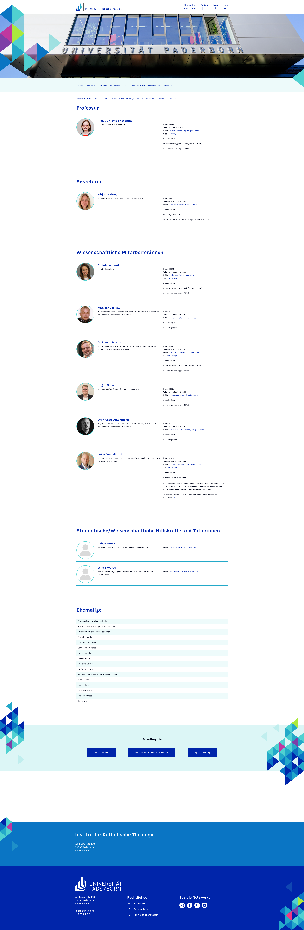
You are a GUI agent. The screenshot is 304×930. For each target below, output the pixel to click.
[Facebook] (189, 905)
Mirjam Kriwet (107, 194)
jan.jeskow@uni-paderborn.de (183, 318)
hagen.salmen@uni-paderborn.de (184, 395)
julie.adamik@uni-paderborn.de (183, 275)
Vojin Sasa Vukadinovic (113, 419)
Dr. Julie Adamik (109, 265)
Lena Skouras (107, 567)
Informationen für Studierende (154, 752)
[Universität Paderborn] (152, 883)
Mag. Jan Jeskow (109, 307)
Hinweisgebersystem (146, 914)
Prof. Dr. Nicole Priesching (115, 120)
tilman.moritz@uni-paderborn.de (184, 352)
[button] (190, 7)
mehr (176, 498)
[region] (150, 85)
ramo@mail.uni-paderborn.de (183, 547)
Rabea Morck (106, 543)
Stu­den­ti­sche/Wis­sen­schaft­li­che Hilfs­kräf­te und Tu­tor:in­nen (146, 85)
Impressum (140, 903)
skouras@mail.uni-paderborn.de (184, 571)
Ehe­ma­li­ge (168, 85)
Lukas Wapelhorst (110, 454)
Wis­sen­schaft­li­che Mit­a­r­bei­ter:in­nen (113, 85)
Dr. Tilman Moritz (109, 342)
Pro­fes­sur (80, 85)
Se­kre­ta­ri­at (91, 85)
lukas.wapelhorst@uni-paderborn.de (185, 464)
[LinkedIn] (197, 905)
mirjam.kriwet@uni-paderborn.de (184, 204)
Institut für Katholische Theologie (103, 8)
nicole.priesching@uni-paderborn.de (186, 131)
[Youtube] (204, 905)
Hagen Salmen (107, 385)
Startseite (104, 752)
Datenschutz (141, 909)
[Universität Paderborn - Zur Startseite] (79, 7)
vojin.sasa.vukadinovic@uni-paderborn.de (188, 430)
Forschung (205, 752)
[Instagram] (182, 905)
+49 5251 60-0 (82, 914)
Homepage (172, 134)
